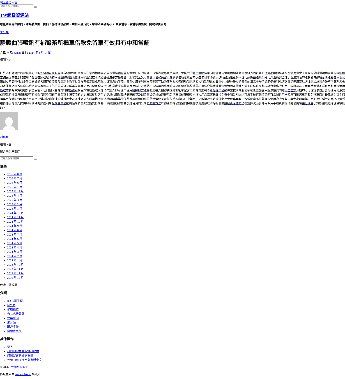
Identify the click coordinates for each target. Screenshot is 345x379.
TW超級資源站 (14, 15)
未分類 (4, 32)
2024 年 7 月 (14, 234)
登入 (10, 346)
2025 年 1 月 (14, 208)
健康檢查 (13, 309)
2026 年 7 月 (14, 178)
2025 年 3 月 (14, 200)
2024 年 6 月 (14, 238)
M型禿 (11, 305)
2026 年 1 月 (14, 187)
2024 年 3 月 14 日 (40, 52)
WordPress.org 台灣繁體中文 (24, 359)
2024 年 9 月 (14, 225)
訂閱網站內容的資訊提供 (23, 351)
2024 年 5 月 (14, 243)
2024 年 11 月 (15, 217)
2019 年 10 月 (15, 277)
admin (17, 52)
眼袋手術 (13, 326)
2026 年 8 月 (14, 174)
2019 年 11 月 (15, 273)
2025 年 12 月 (15, 191)
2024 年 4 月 (14, 247)
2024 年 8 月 (14, 230)
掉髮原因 (13, 318)
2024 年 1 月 (14, 260)
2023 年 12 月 (15, 264)
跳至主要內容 (8, 2)
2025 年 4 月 (14, 195)
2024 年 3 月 (14, 251)
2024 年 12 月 (15, 212)
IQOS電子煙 (15, 300)
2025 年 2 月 (14, 204)
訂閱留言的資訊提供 (20, 355)
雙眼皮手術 (14, 331)
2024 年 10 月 (15, 221)
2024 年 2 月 (14, 256)
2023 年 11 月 (15, 269)
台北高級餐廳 (15, 313)
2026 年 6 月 (14, 182)
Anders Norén (23, 374)
